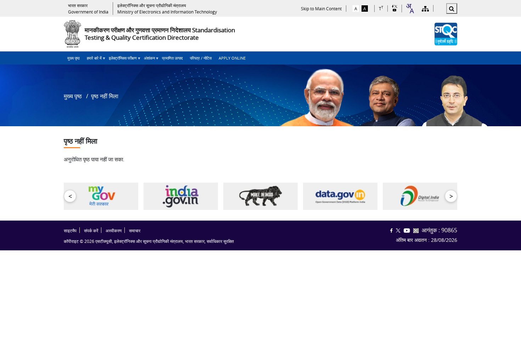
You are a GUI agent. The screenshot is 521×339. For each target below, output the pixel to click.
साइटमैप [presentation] (70, 231)
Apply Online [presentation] (232, 58)
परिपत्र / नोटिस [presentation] (201, 58)
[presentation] (88, 8)
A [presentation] (355, 8)
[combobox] (410, 8)
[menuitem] (73, 58)
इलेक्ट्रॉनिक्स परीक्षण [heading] (121, 60)
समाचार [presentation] (134, 231)
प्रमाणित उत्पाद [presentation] (172, 58)
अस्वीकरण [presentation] (114, 231)
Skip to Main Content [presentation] (321, 8)
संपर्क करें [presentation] (91, 231)
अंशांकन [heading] (147, 60)
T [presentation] (381, 8)
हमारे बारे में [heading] (92, 60)
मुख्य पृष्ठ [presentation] (73, 58)
